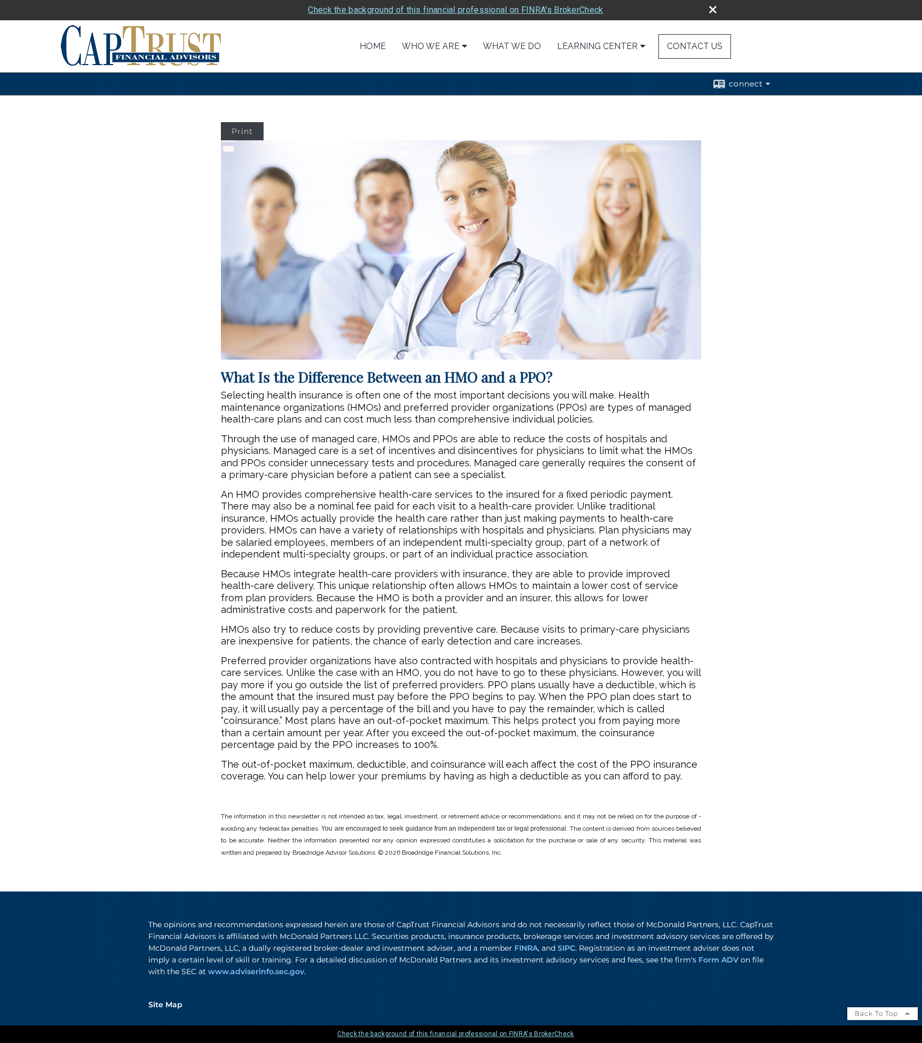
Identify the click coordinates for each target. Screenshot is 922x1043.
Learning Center (597, 46)
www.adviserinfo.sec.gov (256, 971)
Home (373, 46)
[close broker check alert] (713, 9)
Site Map (165, 1004)
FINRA (526, 948)
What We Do (512, 46)
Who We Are (430, 46)
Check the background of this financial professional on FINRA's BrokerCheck (455, 10)
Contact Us (694, 46)
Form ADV (718, 960)
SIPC (566, 948)
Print (242, 131)
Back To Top (877, 1013)
